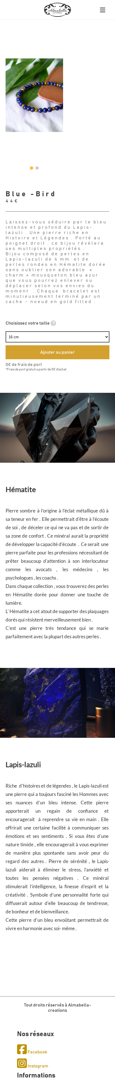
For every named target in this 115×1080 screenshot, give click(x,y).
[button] (31, 168)
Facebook (37, 1052)
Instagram (37, 1066)
